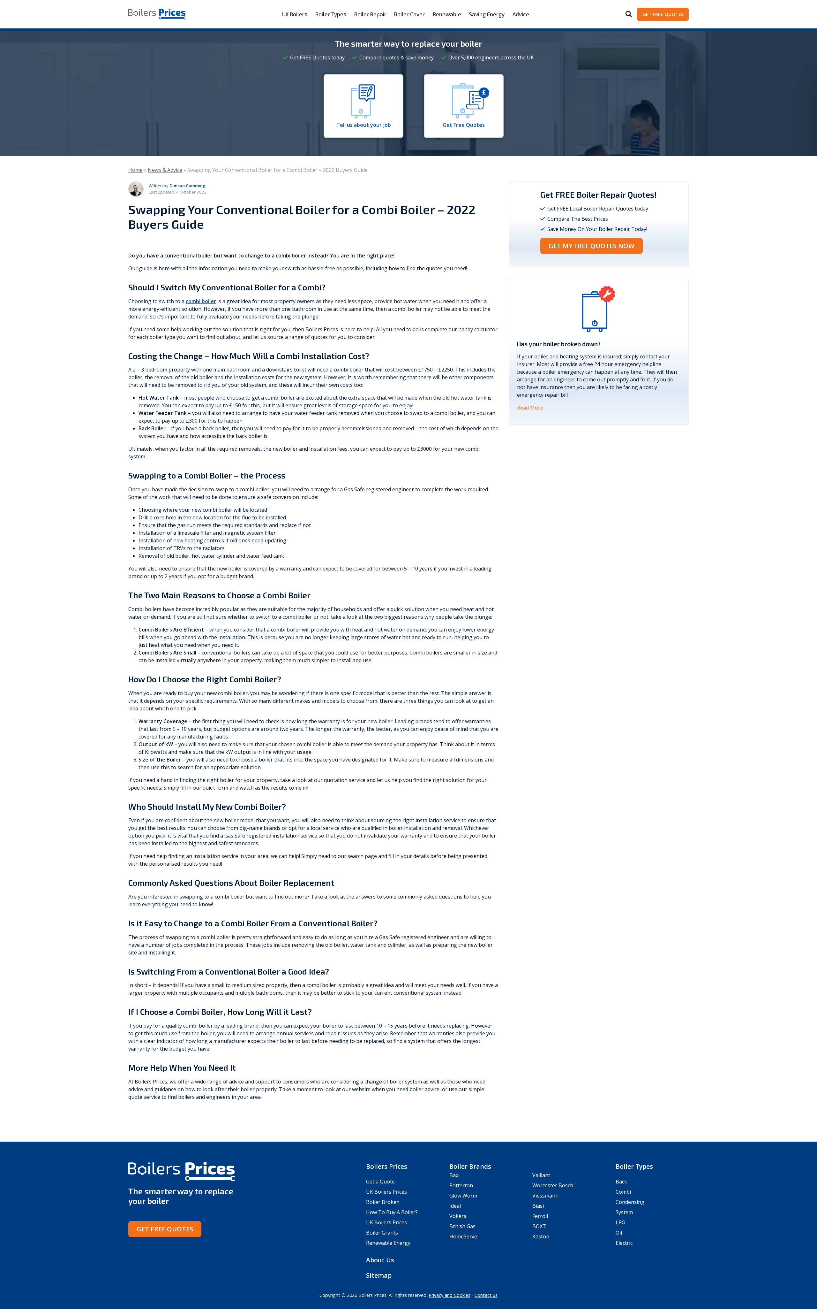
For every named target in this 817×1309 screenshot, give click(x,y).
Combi (623, 1191)
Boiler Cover (409, 14)
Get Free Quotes (663, 14)
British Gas (462, 1226)
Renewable (447, 14)
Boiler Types (330, 14)
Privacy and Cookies (449, 1295)
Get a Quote (380, 1181)
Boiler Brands (470, 1166)
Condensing (630, 1202)
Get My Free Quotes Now (591, 245)
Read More (530, 407)
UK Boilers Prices (386, 1191)
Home (135, 169)
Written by (177, 185)
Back (621, 1181)
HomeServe (463, 1236)
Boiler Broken (383, 1202)
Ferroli (540, 1216)
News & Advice (165, 169)
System (624, 1212)
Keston (540, 1236)
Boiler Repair (370, 14)
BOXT (539, 1226)
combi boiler (201, 301)
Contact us (486, 1295)
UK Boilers (294, 14)
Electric (624, 1242)
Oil (619, 1232)
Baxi (454, 1175)
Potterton (461, 1185)
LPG (620, 1222)
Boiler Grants (382, 1232)
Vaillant (541, 1175)
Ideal (455, 1205)
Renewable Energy (388, 1242)
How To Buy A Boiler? (392, 1212)
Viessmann (545, 1195)
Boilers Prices (386, 1166)
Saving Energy (487, 14)
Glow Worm (463, 1195)
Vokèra (458, 1216)
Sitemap (379, 1275)
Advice (521, 14)
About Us (380, 1260)
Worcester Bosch (552, 1185)
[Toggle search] (629, 14)
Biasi (538, 1205)
